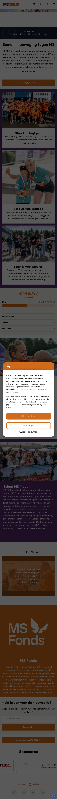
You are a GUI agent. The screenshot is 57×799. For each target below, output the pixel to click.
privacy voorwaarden (36, 389)
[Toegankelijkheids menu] (54, 796)
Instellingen (28, 425)
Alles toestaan (28, 416)
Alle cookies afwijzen (28, 432)
